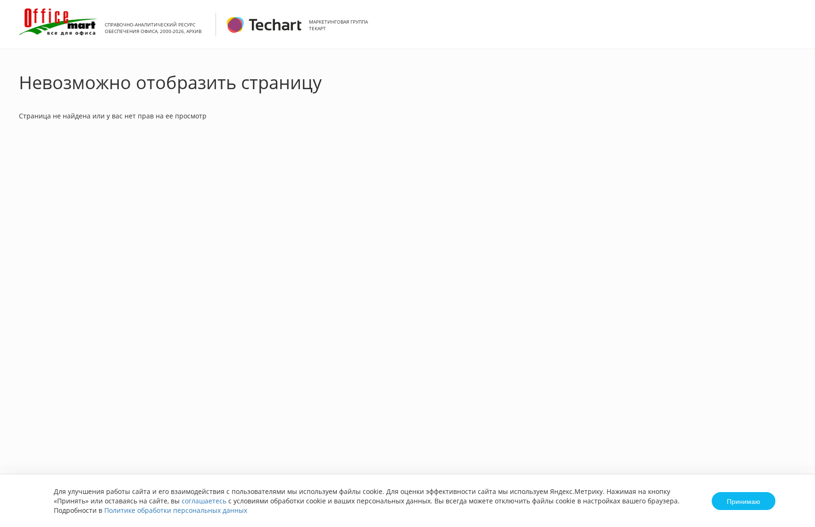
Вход (793, 29)
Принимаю (743, 501)
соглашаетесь (204, 500)
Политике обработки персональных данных (175, 510)
